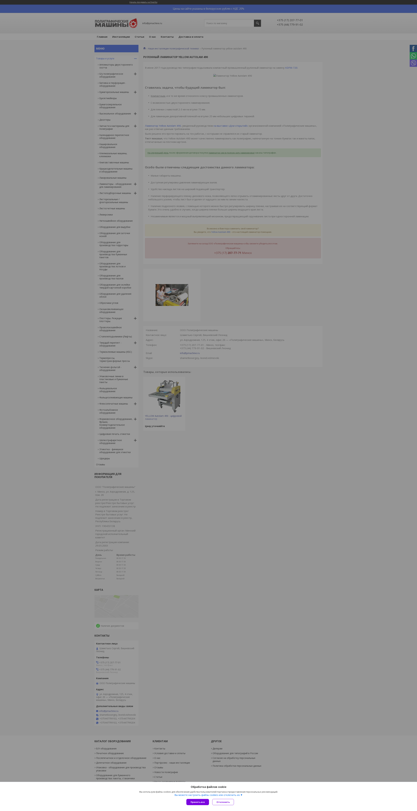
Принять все (198, 802)
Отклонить (223, 802)
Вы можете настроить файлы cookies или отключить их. (207, 794)
